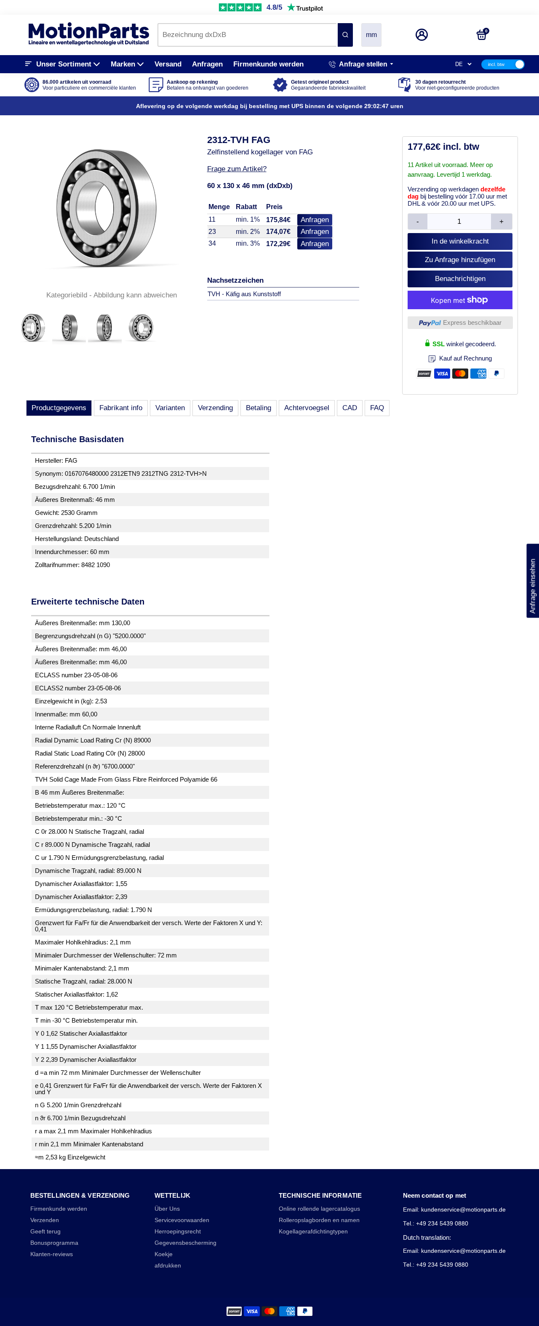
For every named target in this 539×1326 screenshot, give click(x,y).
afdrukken (168, 1265)
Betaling (258, 408)
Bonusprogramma (54, 1243)
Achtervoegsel (306, 408)
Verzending (215, 408)
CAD (349, 408)
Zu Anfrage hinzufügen (460, 260)
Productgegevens (59, 408)
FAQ (377, 408)
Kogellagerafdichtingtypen (313, 1231)
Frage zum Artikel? (237, 169)
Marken (123, 64)
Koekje (164, 1254)
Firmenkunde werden (268, 64)
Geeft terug (45, 1231)
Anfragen (207, 64)
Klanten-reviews (51, 1254)
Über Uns (167, 1209)
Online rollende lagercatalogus (319, 1209)
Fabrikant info (120, 408)
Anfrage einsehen (532, 580)
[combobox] (246, 35)
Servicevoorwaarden (182, 1220)
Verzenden (44, 1220)
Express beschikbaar (472, 322)
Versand (168, 64)
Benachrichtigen (460, 279)
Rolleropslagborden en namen (319, 1220)
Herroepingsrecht (178, 1231)
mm (371, 34)
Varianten (170, 408)
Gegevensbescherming (185, 1243)
